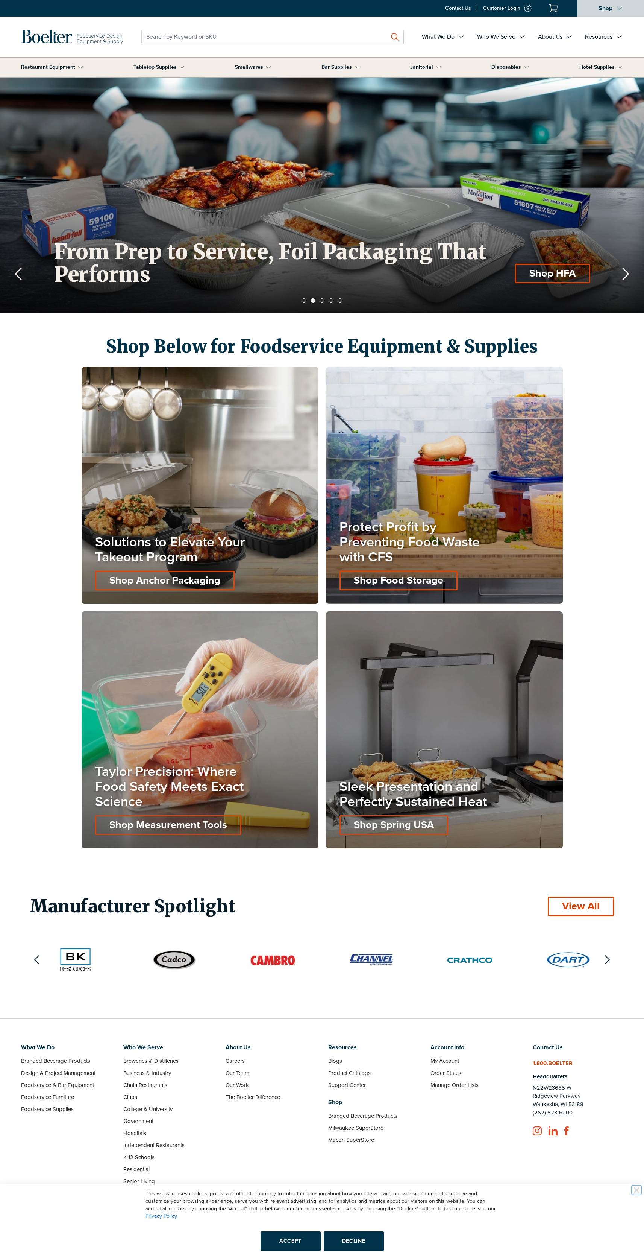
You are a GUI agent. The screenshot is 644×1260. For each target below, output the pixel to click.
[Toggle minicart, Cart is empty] (553, 8)
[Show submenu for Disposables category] (526, 67)
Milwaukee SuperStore (355, 1128)
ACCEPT (290, 1241)
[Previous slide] (18, 273)
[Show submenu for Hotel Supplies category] (620, 67)
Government (138, 1121)
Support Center (347, 1085)
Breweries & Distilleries (151, 1061)
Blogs (335, 1061)
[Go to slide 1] (304, 300)
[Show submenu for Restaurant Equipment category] (80, 67)
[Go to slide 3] (322, 300)
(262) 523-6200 (553, 1112)
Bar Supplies (336, 67)
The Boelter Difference (253, 1097)
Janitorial (421, 67)
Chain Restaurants (145, 1085)
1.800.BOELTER (553, 1063)
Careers (235, 1061)
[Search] (395, 37)
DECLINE (353, 1241)
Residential (136, 1169)
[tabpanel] (322, 195)
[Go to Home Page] (72, 37)
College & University (148, 1109)
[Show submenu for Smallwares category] (268, 67)
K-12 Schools (139, 1157)
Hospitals (134, 1133)
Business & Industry (147, 1073)
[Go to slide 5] (340, 300)
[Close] (636, 1190)
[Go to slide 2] (313, 300)
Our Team (237, 1073)
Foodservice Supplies (47, 1109)
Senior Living (139, 1181)
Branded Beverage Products (55, 1061)
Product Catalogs (349, 1073)
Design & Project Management (58, 1073)
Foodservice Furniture (47, 1097)
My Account (444, 1061)
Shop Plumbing (540, 273)
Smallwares (249, 67)
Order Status (445, 1073)
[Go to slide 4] (331, 300)
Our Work (237, 1085)
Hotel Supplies (597, 67)
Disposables (506, 67)
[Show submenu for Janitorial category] (438, 67)
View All (581, 906)
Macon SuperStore (351, 1140)
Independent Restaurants (154, 1145)
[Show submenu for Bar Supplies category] (357, 67)
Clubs (130, 1097)
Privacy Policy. (161, 1216)
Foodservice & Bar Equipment (57, 1085)
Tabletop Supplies (155, 67)
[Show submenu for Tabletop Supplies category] (182, 67)
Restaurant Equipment (48, 67)
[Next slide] (625, 273)
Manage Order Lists (454, 1085)
